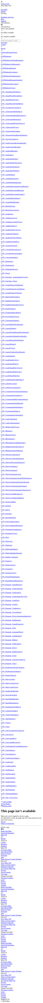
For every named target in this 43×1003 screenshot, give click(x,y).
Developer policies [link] (7, 878)
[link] (5, 4)
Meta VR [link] (4, 835)
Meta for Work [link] (6, 854)
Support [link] (3, 885)
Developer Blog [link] (6, 850)
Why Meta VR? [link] (6, 863)
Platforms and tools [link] (7, 867)
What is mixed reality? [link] (8, 865)
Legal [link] (3, 880)
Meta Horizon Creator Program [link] (11, 859)
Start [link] (2, 857)
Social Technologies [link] (7, 833)
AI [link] (2, 837)
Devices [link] (3, 870)
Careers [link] (3, 842)
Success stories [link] (6, 872)
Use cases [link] (4, 874)
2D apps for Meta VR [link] (8, 868)
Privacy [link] (3, 882)
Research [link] (4, 844)
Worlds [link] (3, 839)
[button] (21, 2)
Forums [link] (3, 883)
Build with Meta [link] (6, 831)
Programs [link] (4, 855)
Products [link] (4, 846)
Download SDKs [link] (6, 852)
